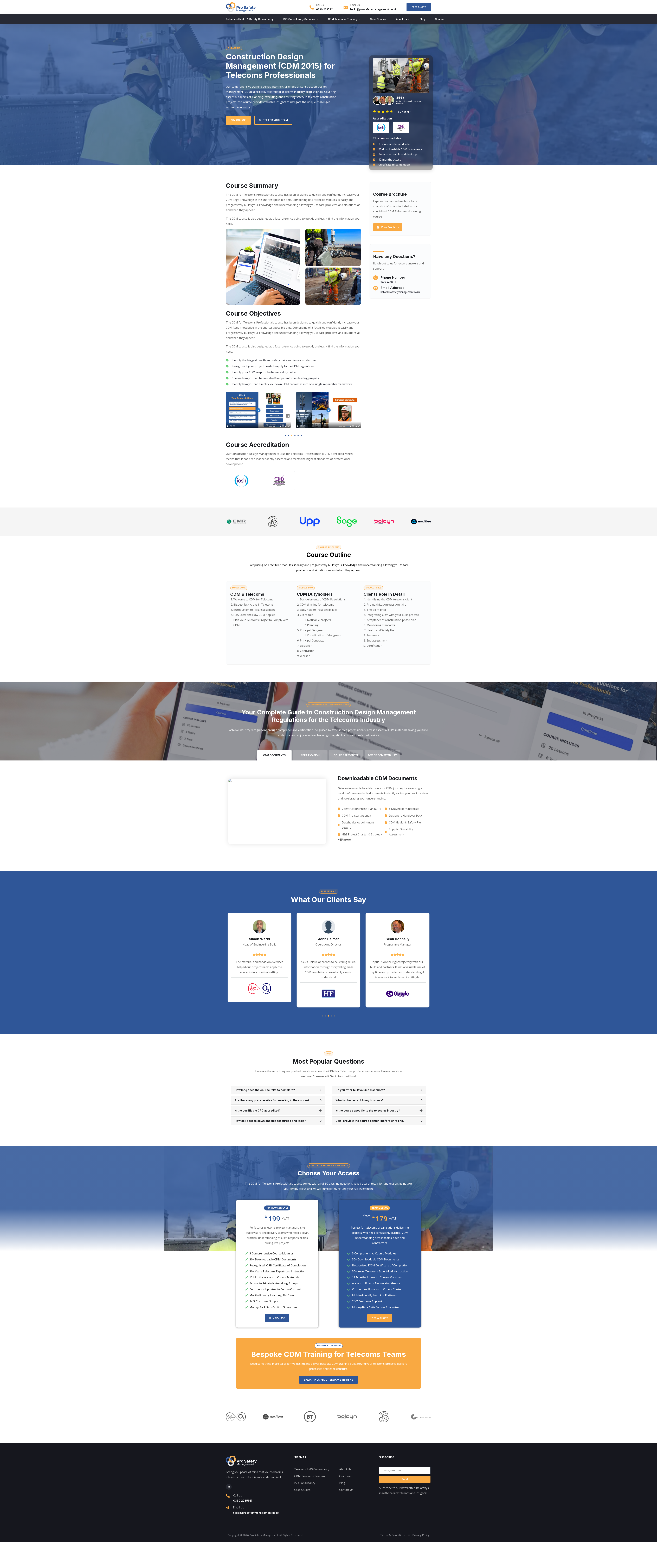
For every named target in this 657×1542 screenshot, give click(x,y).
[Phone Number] (375, 277)
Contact (440, 19)
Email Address (392, 288)
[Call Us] (312, 7)
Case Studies (378, 19)
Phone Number (393, 277)
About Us (401, 19)
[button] (401, 75)
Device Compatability (382, 755)
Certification (310, 755)
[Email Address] (375, 288)
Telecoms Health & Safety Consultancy (249, 19)
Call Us (320, 5)
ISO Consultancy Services (299, 19)
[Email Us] (346, 7)
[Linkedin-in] (229, 1487)
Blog (422, 19)
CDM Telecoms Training (342, 19)
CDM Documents (274, 755)
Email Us (355, 5)
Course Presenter (346, 755)
